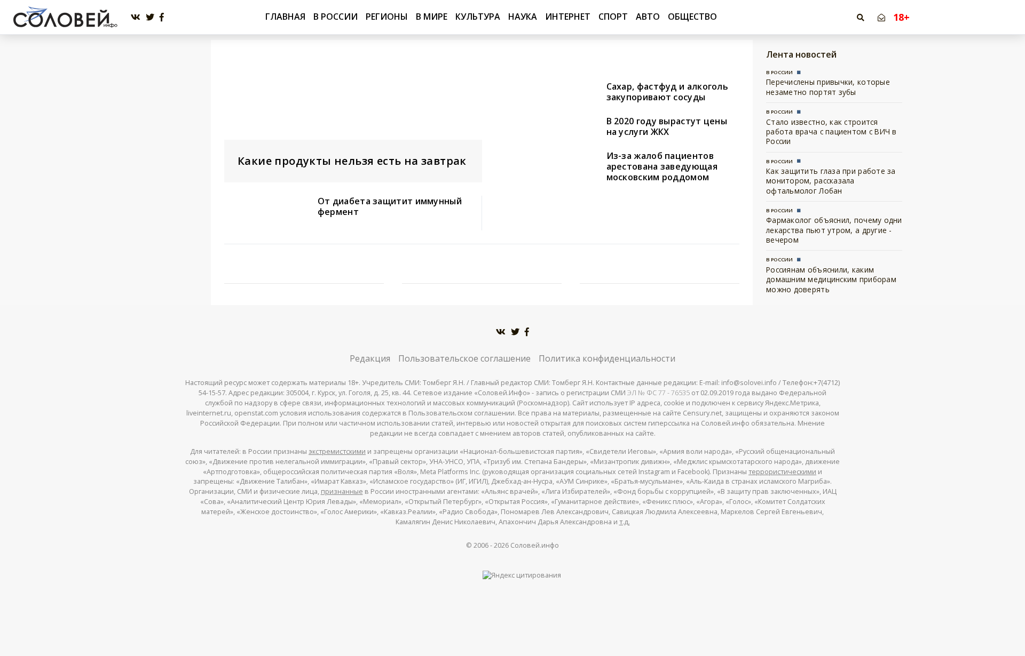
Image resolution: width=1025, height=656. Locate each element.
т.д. (624, 521)
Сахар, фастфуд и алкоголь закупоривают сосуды (667, 92)
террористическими (782, 471)
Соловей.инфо (534, 545)
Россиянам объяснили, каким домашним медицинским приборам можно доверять (831, 279)
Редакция (370, 358)
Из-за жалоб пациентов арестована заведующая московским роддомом (662, 166)
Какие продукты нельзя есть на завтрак (352, 161)
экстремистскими (337, 451)
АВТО (648, 16)
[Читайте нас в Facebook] (162, 17)
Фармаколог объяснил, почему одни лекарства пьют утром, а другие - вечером (834, 230)
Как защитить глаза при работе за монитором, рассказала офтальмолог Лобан (831, 181)
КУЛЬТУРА (477, 16)
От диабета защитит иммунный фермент (390, 206)
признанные (342, 491)
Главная (285, 16)
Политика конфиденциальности (607, 358)
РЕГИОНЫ (387, 16)
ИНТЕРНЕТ (567, 16)
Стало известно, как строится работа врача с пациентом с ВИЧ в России (831, 132)
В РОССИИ (335, 16)
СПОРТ (613, 16)
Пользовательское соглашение (464, 358)
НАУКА (522, 16)
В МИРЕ (431, 16)
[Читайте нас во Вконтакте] (135, 17)
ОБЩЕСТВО (692, 16)
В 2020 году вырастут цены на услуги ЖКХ (667, 126)
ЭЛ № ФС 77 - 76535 (658, 392)
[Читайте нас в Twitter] (150, 17)
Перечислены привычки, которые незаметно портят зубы (828, 87)
